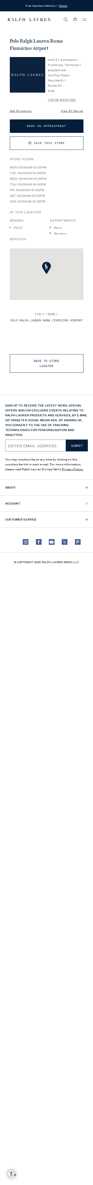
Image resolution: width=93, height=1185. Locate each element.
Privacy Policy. (73, 468)
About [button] (10, 487)
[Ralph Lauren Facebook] (39, 542)
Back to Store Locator (46, 363)
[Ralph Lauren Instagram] (25, 542)
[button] (66, 19)
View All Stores (72, 110)
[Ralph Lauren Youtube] (52, 542)
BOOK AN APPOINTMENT (46, 126)
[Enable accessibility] (11, 1173)
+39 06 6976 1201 (62, 99)
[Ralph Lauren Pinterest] (78, 542)
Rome (51, 314)
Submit (77, 446)
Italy (39, 314)
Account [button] (12, 503)
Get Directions (21, 110)
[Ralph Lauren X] (64, 542)
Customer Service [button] (21, 519)
